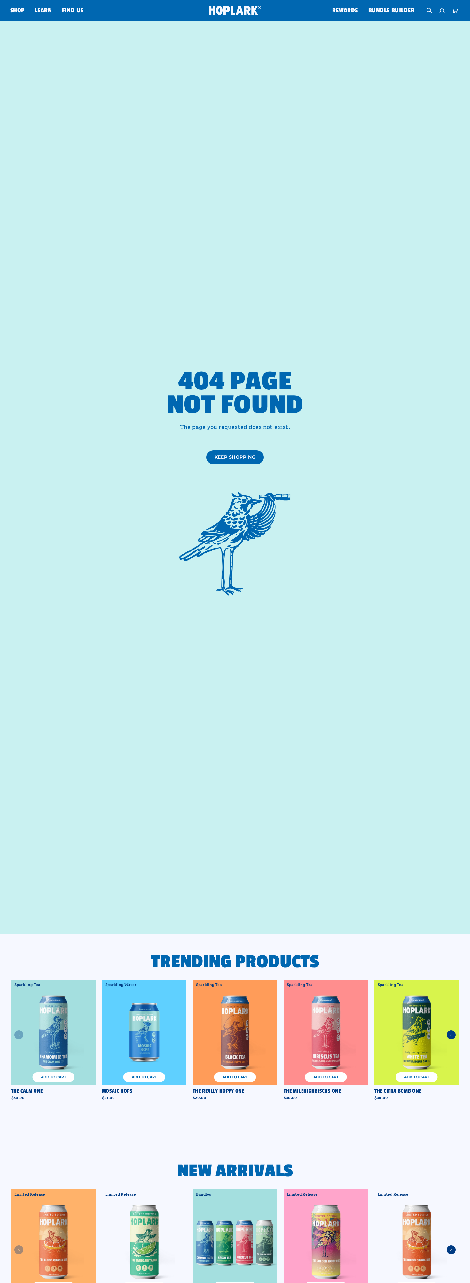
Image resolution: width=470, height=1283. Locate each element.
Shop (17, 10)
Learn (43, 10)
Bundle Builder (391, 10)
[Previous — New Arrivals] (18, 1249)
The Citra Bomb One (397, 1091)
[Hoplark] (235, 10)
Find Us (72, 10)
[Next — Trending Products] (451, 1034)
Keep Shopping (235, 457)
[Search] (429, 10)
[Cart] (455, 10)
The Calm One (27, 1091)
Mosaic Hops (117, 1091)
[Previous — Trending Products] (18, 1034)
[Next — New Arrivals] (451, 1249)
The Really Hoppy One (218, 1091)
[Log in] (442, 10)
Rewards (345, 10)
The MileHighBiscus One (312, 1091)
